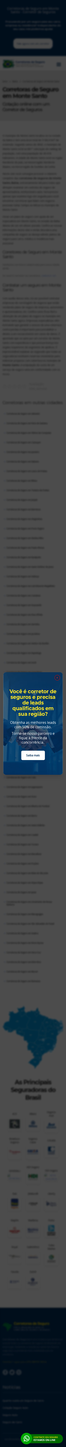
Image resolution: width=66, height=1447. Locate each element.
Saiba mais (33, 755)
